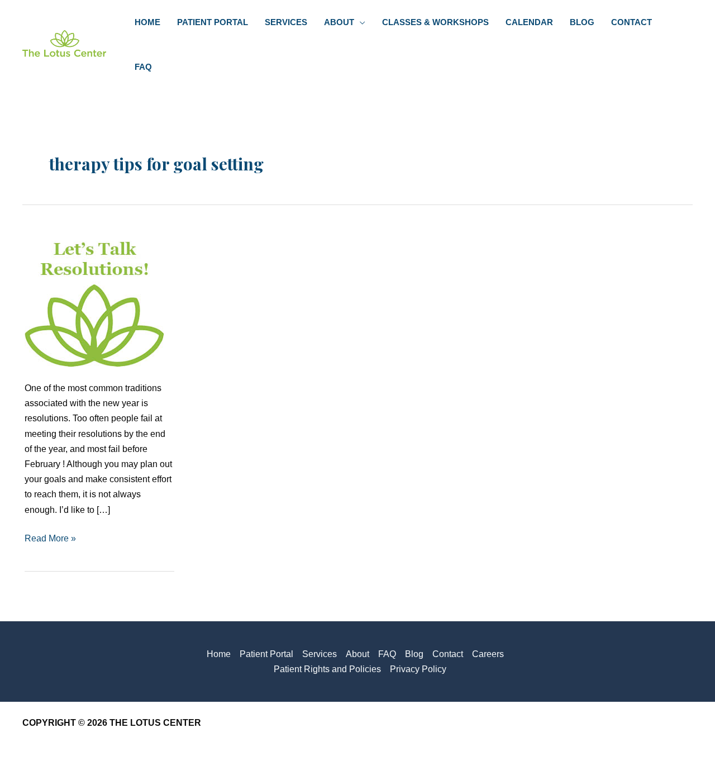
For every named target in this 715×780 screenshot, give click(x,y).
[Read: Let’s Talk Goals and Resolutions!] (94, 296)
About (357, 654)
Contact (447, 654)
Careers (488, 654)
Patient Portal (266, 654)
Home (219, 654)
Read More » (50, 539)
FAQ (387, 654)
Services (319, 654)
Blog (414, 654)
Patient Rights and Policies (327, 669)
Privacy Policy (418, 669)
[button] (359, 22)
